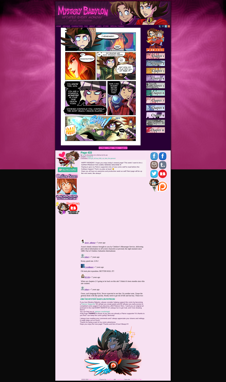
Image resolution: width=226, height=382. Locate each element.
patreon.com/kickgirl (102, 311)
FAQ (86, 26)
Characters (77, 26)
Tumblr (160, 26)
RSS (168, 26)
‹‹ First (102, 148)
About (92, 26)
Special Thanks (117, 26)
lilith (100, 158)
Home (58, 26)
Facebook (162, 26)
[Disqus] (113, 207)
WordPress (110, 379)
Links (99, 26)
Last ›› (123, 148)
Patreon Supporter (88, 304)
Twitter (165, 26)
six (103, 158)
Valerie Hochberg (94, 379)
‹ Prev (109, 148)
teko (106, 158)
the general (111, 158)
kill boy (96, 158)
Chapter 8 (90, 157)
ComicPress (119, 379)
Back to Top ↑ (138, 379)
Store (106, 26)
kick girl (90, 158)
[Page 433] (101, 145)
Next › (116, 148)
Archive (66, 26)
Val (84, 155)
